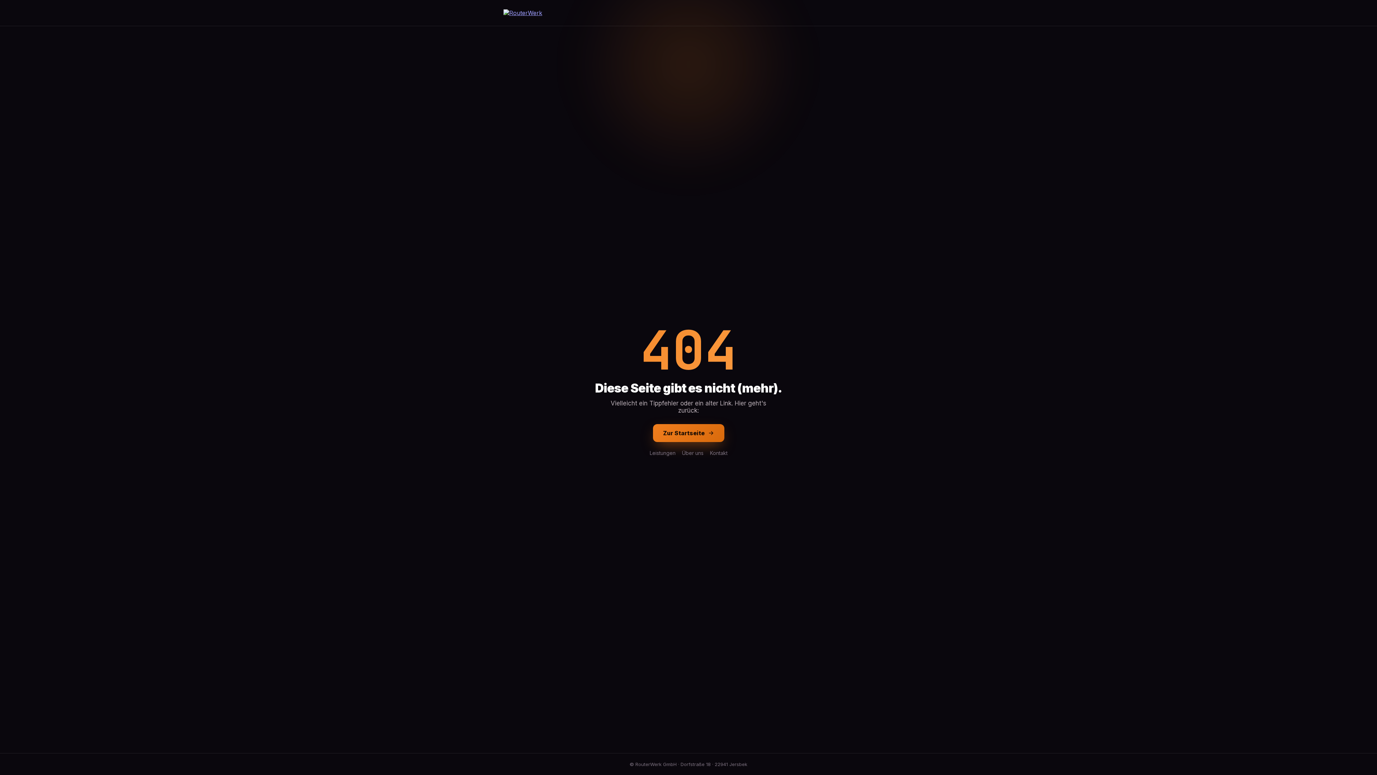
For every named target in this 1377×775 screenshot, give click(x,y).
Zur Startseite (684, 433)
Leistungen (663, 453)
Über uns (693, 453)
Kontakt (719, 453)
